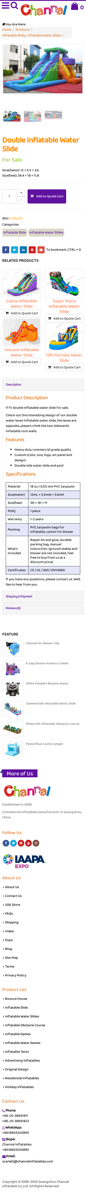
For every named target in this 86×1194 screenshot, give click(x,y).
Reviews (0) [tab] (13, 608)
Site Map (11, 958)
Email (41, 249)
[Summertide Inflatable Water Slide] (12, 709)
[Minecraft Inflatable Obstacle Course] (12, 729)
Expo (9, 940)
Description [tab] (13, 384)
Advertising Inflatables (22, 1060)
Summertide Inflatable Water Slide (51, 703)
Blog (8, 949)
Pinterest (32, 249)
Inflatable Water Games (22, 1043)
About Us (12, 887)
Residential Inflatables (22, 1078)
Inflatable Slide (14, 232)
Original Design (16, 1069)
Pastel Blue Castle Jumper (44, 744)
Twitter (14, 249)
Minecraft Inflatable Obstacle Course (52, 724)
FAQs (9, 913)
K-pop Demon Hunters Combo (47, 663)
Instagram (36, 843)
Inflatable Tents (17, 1052)
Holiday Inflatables (19, 1087)
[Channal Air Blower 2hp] (12, 648)
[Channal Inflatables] (43, 10)
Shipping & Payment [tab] (19, 596)
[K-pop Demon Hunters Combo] (12, 669)
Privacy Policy (15, 975)
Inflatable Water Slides (46, 232)
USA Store (12, 905)
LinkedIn (23, 249)
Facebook (5, 249)
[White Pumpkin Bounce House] (12, 689)
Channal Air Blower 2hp (42, 643)
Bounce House (16, 999)
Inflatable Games (18, 1034)
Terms (9, 966)
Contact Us (13, 896)
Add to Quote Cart (50, 196)
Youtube (28, 843)
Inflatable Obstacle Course (25, 1025)
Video (9, 931)
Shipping (12, 922)
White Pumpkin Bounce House (47, 683)
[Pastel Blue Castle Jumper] (12, 749)
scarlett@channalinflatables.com (27, 1161)
